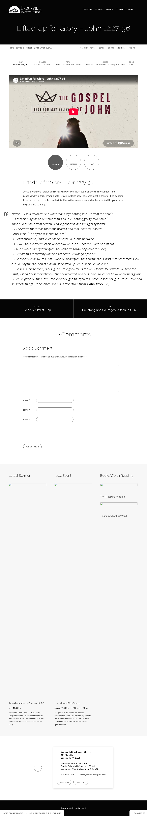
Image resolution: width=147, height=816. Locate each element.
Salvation (65, 64)
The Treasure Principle (112, 496)
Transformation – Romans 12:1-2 (27, 703)
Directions (80, 782)
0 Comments (139, 813)
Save (91, 164)
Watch (55, 164)
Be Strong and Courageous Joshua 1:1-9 (109, 310)
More (130, 9)
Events (109, 9)
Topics (93, 48)
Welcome (87, 9)
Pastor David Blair (42, 64)
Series (102, 48)
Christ (29, 48)
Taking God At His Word (113, 515)
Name (26, 400)
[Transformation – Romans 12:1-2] (27, 697)
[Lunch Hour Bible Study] (73, 697)
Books (111, 48)
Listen (73, 164)
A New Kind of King (38, 310)
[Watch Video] (24, 708)
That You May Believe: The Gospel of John (105, 64)
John (131, 64)
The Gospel (76, 64)
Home (11, 48)
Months (133, 48)
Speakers (121, 48)
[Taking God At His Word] (119, 510)
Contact (120, 9)
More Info (64, 782)
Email (26, 410)
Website (26, 420)
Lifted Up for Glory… (43, 48)
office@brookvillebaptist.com (93, 775)
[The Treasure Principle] (119, 490)
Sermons (98, 9)
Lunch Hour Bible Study (67, 703)
